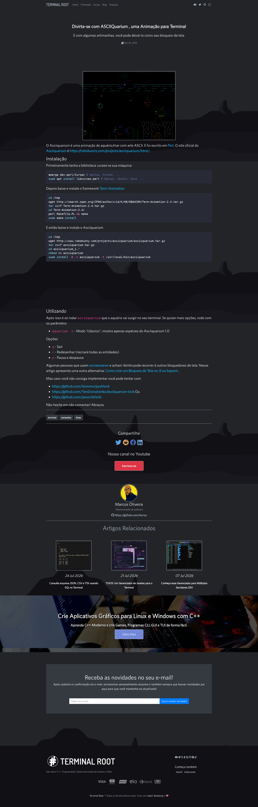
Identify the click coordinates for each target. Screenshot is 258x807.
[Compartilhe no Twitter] (119, 442)
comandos (66, 417)
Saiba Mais (129, 634)
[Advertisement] (129, 54)
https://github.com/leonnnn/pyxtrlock (81, 386)
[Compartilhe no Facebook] (133, 442)
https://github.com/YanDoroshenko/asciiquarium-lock (93, 391)
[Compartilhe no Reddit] (126, 442)
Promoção (86, 4)
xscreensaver (99, 365)
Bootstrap (159, 795)
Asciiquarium (56, 151)
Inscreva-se (129, 465)
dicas (78, 417)
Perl (171, 145)
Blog (104, 4)
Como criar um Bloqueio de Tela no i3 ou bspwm (141, 370)
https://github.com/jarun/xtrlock (76, 397)
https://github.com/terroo (130, 515)
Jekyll (150, 795)
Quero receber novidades (174, 701)
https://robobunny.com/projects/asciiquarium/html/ (110, 151)
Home (75, 4)
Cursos (96, 4)
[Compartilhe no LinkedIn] (140, 442)
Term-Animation (112, 188)
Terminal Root (57, 4)
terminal (52, 417)
